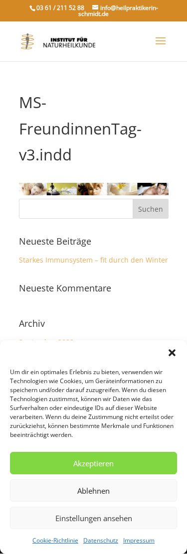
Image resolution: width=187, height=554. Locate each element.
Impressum (139, 540)
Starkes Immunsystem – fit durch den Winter (93, 260)
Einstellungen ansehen (93, 518)
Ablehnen (93, 491)
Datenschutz (100, 540)
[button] (172, 353)
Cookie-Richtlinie (55, 540)
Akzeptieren (93, 463)
